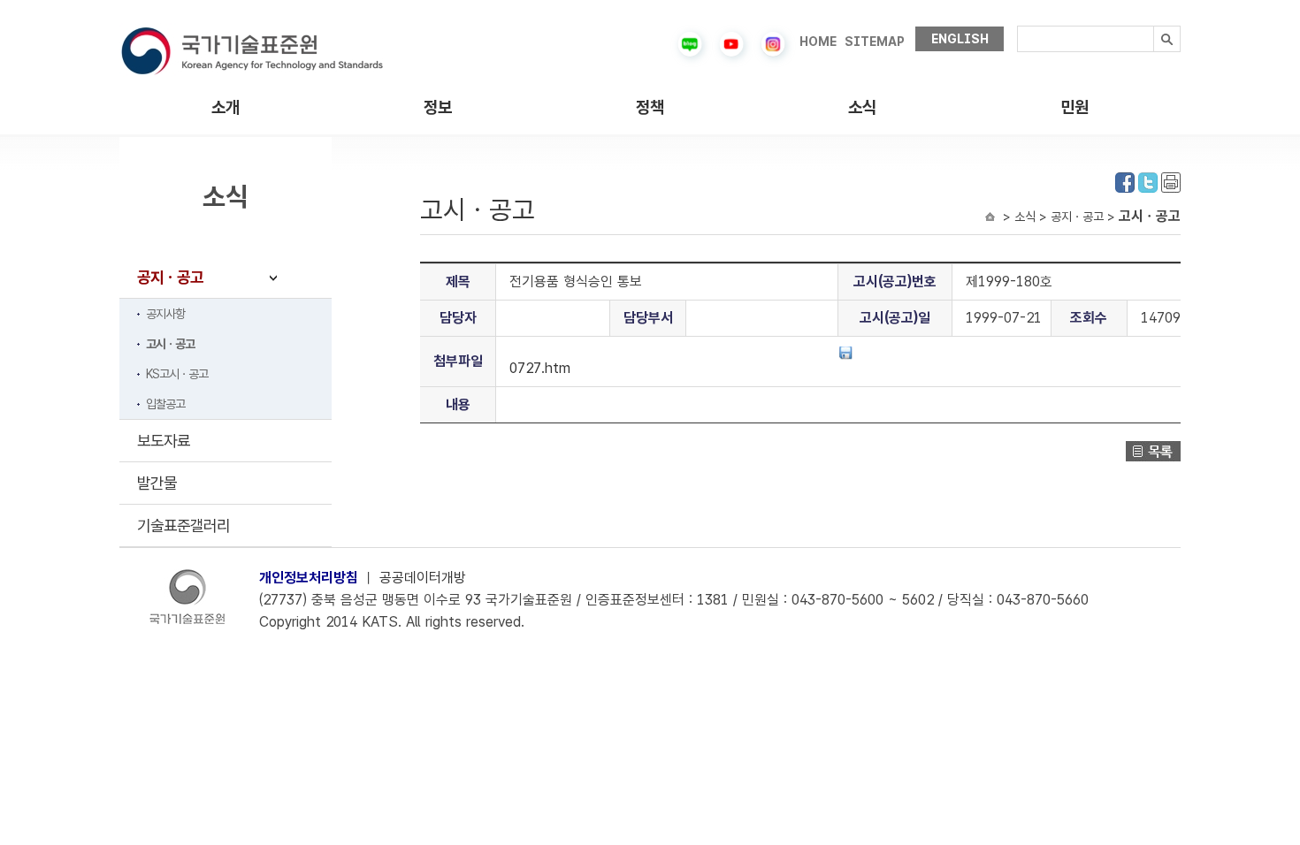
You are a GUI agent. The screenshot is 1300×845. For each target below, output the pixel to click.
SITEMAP (875, 41)
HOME (818, 41)
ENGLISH (960, 39)
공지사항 (165, 314)
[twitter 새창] (1148, 180)
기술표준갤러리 (183, 525)
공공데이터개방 (422, 577)
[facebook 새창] (1125, 180)
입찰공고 (165, 404)
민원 (1074, 107)
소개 (225, 107)
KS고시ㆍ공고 (177, 374)
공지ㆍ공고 (170, 277)
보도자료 (163, 440)
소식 (862, 107)
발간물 (157, 483)
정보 (438, 107)
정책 (650, 107)
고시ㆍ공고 (170, 344)
